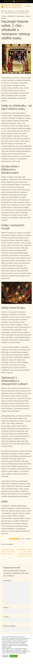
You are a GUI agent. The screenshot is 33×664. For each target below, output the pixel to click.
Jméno (6, 607)
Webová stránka (9, 626)
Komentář (7, 580)
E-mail (6, 617)
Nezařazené (11, 11)
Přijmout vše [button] (14, 656)
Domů (5, 11)
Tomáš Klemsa (20, 16)
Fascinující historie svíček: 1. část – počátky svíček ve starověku (8, 552)
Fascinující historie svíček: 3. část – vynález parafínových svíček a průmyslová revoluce (24, 553)
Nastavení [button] (5, 656)
